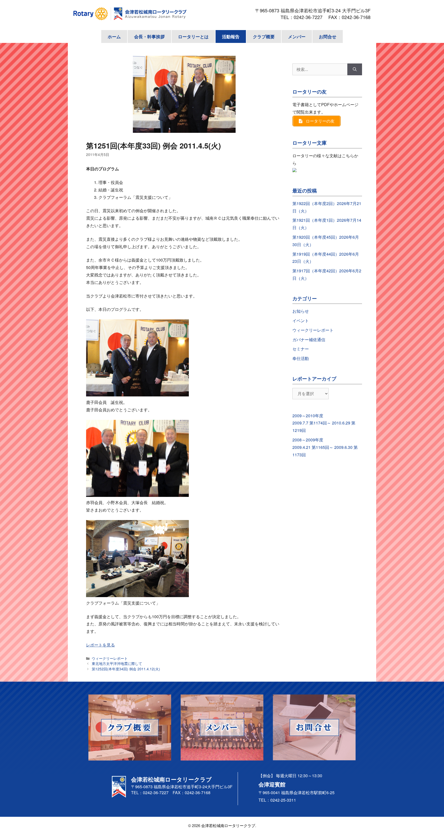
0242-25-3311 (283, 800)
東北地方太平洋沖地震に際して (117, 663)
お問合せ (327, 36)
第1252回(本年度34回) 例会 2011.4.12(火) (126, 668)
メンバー (297, 36)
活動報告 (230, 36)
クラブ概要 (264, 36)
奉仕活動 (300, 358)
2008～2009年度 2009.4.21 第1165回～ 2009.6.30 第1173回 (325, 447)
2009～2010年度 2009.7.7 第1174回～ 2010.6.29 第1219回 (323, 423)
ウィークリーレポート (110, 658)
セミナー (300, 349)
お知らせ (300, 311)
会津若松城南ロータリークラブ (228, 825)
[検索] (354, 69)
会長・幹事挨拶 (149, 36)
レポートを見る (100, 645)
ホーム (114, 36)
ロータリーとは (193, 36)
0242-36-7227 (310, 17)
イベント (300, 320)
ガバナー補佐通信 (308, 339)
